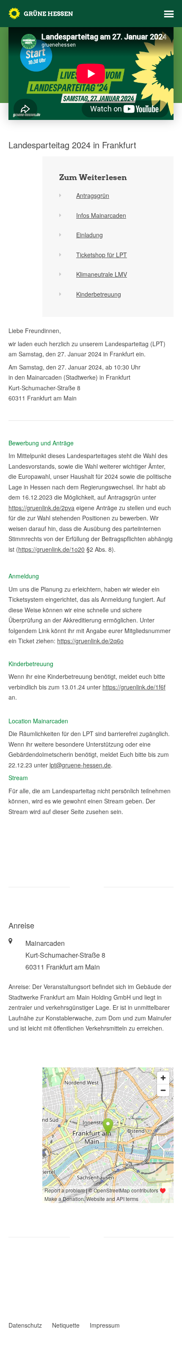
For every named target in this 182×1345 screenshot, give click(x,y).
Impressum (105, 1325)
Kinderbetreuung (98, 294)
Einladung (89, 235)
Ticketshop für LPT (101, 254)
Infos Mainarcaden (101, 215)
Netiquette (66, 1325)
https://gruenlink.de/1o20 (51, 549)
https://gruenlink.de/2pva (41, 507)
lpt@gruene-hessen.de (80, 765)
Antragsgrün (92, 195)
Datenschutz (25, 1325)
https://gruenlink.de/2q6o (90, 640)
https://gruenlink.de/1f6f (133, 687)
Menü (169, 14)
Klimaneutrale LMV (101, 274)
